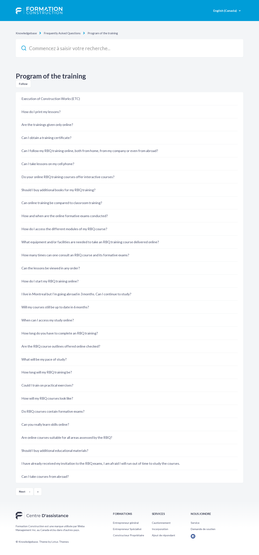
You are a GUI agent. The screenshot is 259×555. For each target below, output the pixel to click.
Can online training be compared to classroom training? (61, 203)
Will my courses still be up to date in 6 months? (55, 307)
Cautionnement (161, 522)
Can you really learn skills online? (45, 424)
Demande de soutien (203, 529)
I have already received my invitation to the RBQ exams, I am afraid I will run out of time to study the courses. (100, 463)
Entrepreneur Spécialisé (127, 529)
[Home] (39, 10)
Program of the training (103, 33)
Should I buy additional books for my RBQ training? (58, 190)
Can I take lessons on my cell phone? (47, 164)
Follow (23, 83)
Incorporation (160, 529)
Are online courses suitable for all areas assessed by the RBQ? (66, 437)
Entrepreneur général (126, 522)
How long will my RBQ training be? (46, 372)
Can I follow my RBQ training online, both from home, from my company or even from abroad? (89, 151)
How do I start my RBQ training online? (49, 281)
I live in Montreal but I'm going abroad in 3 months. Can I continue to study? (76, 294)
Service (195, 522)
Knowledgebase (26, 33)
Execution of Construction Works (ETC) (50, 99)
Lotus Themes (60, 541)
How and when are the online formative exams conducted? (64, 216)
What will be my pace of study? (44, 359)
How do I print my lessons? (40, 112)
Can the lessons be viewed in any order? (50, 268)
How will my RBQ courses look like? (47, 398)
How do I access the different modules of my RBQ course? (64, 229)
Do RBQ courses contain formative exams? (52, 411)
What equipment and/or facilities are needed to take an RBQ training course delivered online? (90, 242)
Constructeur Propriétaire (128, 535)
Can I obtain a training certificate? (46, 138)
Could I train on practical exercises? (47, 385)
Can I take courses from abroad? (45, 476)
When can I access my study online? (47, 320)
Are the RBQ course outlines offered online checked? (60, 346)
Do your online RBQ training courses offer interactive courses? (67, 177)
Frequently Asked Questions (62, 33)
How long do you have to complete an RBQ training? (59, 333)
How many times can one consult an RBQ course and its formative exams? (75, 255)
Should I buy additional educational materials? (54, 450)
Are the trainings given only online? (47, 124)
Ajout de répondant (163, 535)
